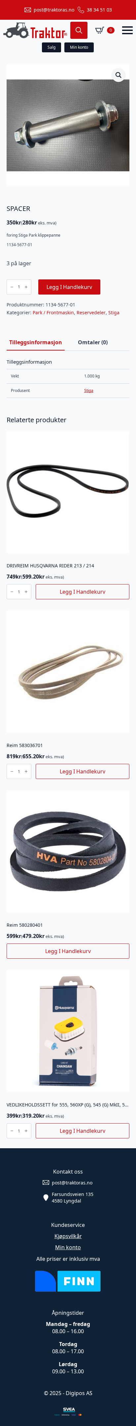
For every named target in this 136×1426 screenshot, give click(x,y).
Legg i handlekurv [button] (82, 591)
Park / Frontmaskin (53, 312)
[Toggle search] (78, 30)
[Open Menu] (127, 30)
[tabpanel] (68, 378)
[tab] (36, 342)
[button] (118, 75)
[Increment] (26, 287)
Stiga (113, 312)
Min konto (68, 1247)
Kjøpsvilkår (68, 1236)
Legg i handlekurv (69, 287)
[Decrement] (12, 287)
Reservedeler (91, 312)
